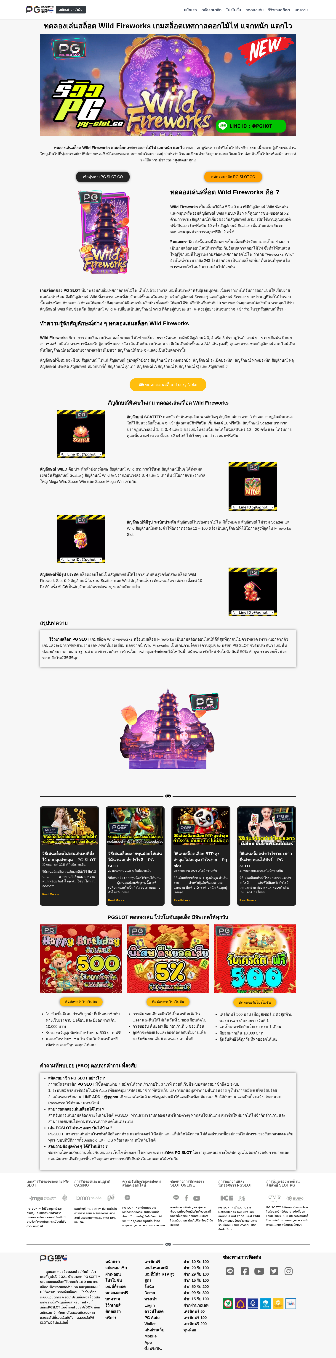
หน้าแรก (190, 10)
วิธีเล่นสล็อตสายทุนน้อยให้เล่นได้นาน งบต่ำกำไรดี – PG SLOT (135, 859)
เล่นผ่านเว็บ (154, 1330)
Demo (149, 1293)
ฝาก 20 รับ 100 (196, 1268)
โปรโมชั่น (233, 10)
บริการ (111, 1318)
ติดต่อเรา (113, 1311)
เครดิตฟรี (152, 1262)
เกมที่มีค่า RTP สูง (159, 1274)
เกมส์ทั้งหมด (115, 1286)
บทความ (301, 10)
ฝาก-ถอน (113, 1274)
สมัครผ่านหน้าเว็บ (71, 9)
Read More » (50, 894)
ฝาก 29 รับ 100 (196, 1274)
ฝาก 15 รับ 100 (196, 1280)
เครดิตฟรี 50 (194, 1311)
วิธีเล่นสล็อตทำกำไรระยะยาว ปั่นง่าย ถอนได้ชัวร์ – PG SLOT (266, 859)
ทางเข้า (150, 1299)
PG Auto (152, 1318)
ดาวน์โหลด (154, 1311)
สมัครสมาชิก (211, 10)
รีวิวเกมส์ (112, 1305)
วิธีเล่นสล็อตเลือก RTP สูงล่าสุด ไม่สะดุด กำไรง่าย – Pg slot (200, 859)
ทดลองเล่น (254, 10)
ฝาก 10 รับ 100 (196, 1262)
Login (149, 1305)
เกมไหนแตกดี (156, 1268)
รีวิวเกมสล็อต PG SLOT (69, 639)
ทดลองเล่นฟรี (116, 1293)
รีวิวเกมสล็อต (279, 10)
